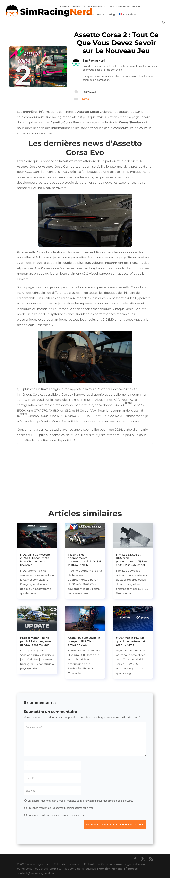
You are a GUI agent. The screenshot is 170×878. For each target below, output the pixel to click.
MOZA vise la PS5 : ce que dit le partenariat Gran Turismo (130, 641)
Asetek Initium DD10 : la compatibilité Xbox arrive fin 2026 (84, 641)
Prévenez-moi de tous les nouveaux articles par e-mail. (57, 814)
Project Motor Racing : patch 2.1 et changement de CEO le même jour (37, 641)
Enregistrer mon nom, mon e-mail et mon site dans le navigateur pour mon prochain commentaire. (80, 800)
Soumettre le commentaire (115, 824)
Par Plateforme (69, 14)
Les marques (94, 14)
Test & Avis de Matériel (123, 6)
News (76, 6)
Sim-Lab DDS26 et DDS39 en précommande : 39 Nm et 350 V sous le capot (131, 559)
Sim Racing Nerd (94, 60)
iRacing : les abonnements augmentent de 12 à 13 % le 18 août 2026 (84, 559)
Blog (112, 14)
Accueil (64, 6)
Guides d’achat (93, 6)
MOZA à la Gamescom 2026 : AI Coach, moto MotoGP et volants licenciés (35, 559)
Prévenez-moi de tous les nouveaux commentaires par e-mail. (61, 807)
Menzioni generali (111, 868)
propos (133, 868)
